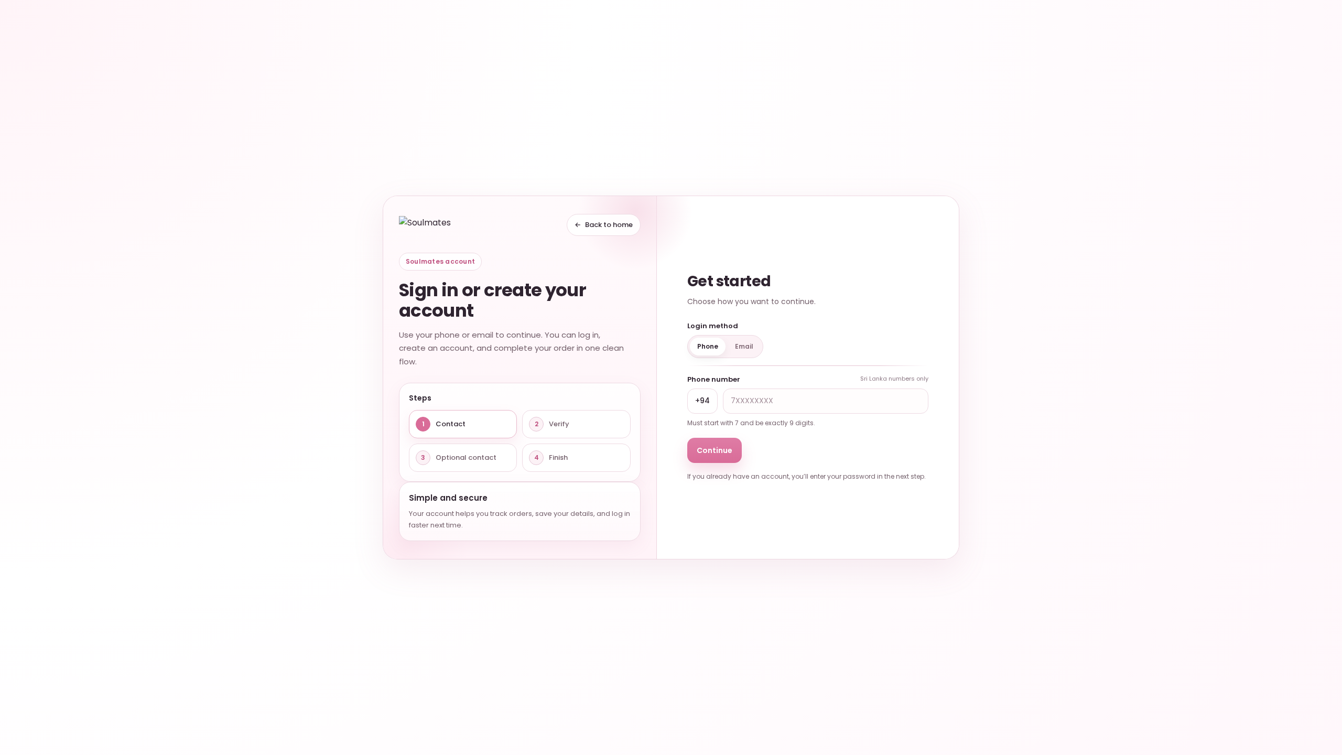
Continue (714, 450)
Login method (712, 326)
